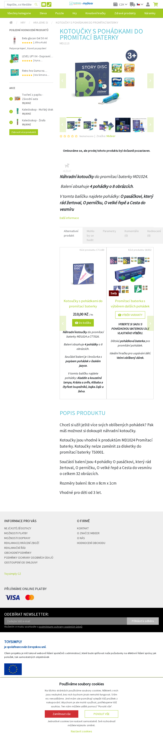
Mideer (111, 136)
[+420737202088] (49, 4)
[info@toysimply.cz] (43, 4)
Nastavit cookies (81, 731)
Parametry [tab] (109, 231)
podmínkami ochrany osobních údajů (60, 626)
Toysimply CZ (12, 574)
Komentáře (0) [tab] (132, 233)
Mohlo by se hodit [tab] (90, 235)
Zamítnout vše (62, 714)
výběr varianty (131, 315)
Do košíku (84, 323)
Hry (23, 22)
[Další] (150, 124)
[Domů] (11, 22)
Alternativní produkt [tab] (71, 233)
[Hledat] (36, 4)
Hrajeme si (40, 22)
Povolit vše (102, 714)
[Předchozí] (63, 80)
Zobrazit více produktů (23, 132)
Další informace (69, 218)
